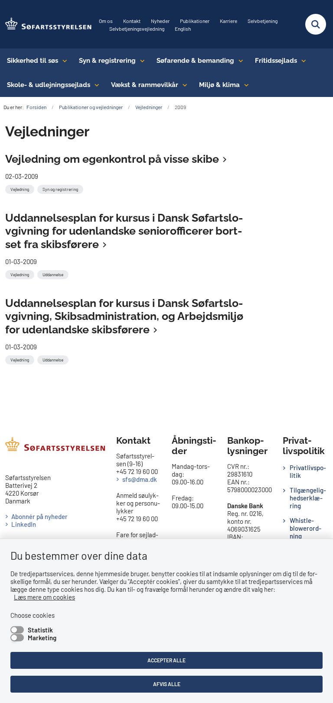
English (183, 29)
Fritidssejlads (276, 60)
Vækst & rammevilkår (144, 85)
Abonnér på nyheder (39, 516)
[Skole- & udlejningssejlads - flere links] (94, 85)
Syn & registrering (107, 60)
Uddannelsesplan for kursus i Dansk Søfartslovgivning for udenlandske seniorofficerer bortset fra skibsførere (124, 231)
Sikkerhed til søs (32, 60)
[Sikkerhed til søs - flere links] (62, 60)
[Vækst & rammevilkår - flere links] (182, 85)
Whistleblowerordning (305, 528)
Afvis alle (166, 684)
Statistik (40, 630)
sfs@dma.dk (139, 479)
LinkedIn (23, 524)
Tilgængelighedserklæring (308, 498)
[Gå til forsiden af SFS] (46, 24)
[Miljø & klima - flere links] (244, 85)
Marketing (42, 638)
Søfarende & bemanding (195, 60)
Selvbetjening (263, 21)
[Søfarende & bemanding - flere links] (238, 60)
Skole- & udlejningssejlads (48, 85)
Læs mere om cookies (44, 597)
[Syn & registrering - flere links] (140, 60)
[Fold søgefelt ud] (315, 24)
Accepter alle (166, 660)
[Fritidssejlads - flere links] (301, 60)
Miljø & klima (219, 85)
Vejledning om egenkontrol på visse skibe (112, 158)
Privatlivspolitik (308, 471)
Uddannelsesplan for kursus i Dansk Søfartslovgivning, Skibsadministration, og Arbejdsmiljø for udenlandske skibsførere (124, 316)
